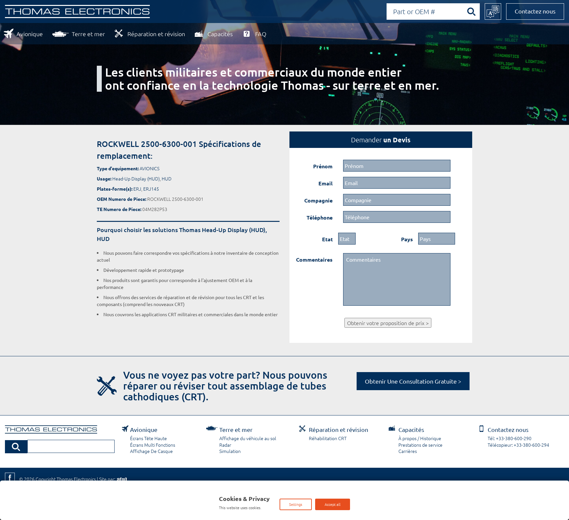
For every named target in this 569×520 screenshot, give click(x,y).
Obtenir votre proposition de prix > (388, 322)
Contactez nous (535, 11)
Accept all (332, 504)
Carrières (407, 451)
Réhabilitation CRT (328, 438)
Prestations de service (420, 444)
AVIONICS (149, 168)
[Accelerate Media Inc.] (121, 479)
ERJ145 (151, 188)
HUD (167, 178)
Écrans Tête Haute (148, 438)
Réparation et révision (156, 33)
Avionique (29, 33)
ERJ (137, 188)
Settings (295, 504)
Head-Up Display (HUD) (136, 178)
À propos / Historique (419, 438)
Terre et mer (88, 33)
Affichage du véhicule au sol (247, 438)
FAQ (260, 33)
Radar (225, 444)
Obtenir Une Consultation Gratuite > (413, 381)
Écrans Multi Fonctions (152, 444)
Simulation (230, 451)
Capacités (220, 33)
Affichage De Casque (151, 451)
